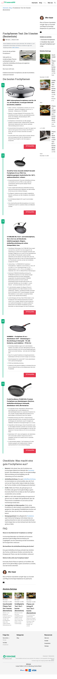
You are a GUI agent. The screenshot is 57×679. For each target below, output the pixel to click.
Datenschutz (51, 656)
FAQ (41, 46)
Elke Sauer (12, 572)
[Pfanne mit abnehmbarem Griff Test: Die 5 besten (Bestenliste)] (45, 136)
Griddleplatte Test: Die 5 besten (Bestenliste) (19, 607)
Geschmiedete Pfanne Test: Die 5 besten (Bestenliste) (8, 607)
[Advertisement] (21, 22)
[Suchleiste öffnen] (55, 3)
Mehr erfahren (15, 47)
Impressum (45, 656)
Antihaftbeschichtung (29, 479)
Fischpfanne (30, 516)
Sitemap (46, 646)
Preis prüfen (30, 146)
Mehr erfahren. (51, 660)
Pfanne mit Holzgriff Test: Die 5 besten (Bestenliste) (31, 608)
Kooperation (47, 643)
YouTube (5, 642)
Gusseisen (31, 470)
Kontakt (46, 640)
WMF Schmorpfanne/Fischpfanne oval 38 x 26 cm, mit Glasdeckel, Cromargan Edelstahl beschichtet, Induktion (21, 102)
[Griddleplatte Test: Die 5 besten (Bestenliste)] (19, 597)
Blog (45, 2)
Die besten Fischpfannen (47, 39)
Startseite (35, 2)
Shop (40, 2)
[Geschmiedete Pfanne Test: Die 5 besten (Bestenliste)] (7, 597)
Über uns (50, 2)
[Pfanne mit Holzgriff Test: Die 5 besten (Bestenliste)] (31, 597)
